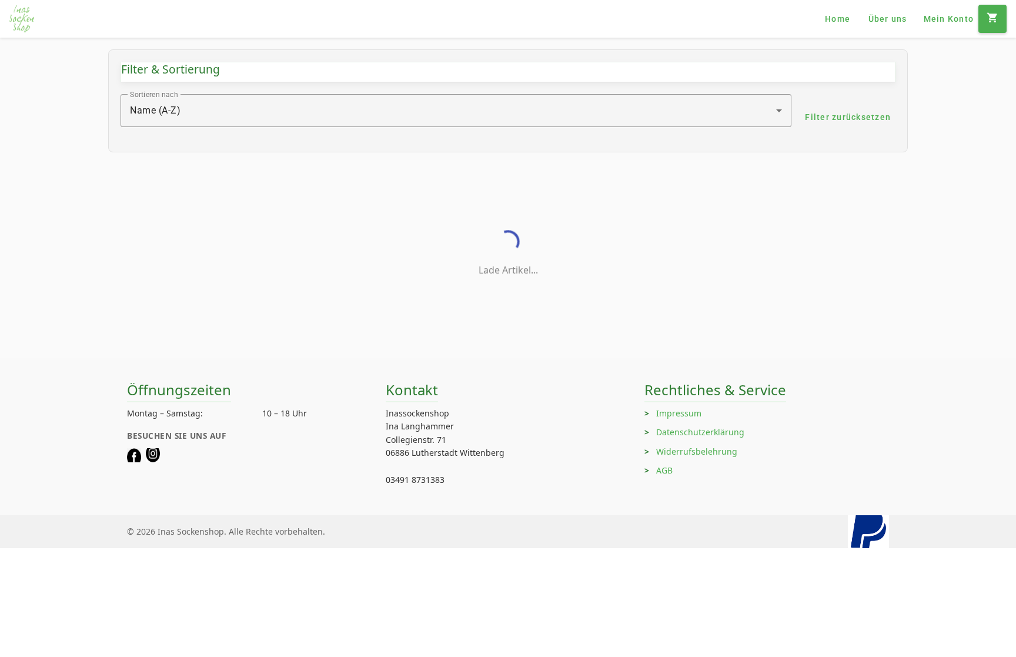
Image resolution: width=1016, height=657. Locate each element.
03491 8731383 (415, 479)
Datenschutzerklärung (700, 432)
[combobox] (456, 111)
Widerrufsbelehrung (696, 451)
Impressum (678, 413)
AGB (664, 470)
